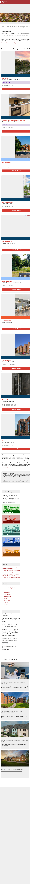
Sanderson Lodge (7, 281)
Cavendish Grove (6, 360)
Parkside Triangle (7, 320)
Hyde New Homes (8, 596)
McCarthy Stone (7, 594)
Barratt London (7, 585)
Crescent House (6, 400)
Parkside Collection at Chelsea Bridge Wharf (14, 120)
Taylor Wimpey (7, 607)
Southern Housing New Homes (10, 588)
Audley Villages (7, 602)
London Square (7, 592)
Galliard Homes (7, 600)
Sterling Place (6, 440)
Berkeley (6, 590)
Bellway (5, 598)
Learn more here (6, 467)
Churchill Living (7, 605)
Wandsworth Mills (7, 241)
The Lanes (5, 78)
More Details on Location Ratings (8, 42)
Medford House (6, 162)
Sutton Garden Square (8, 202)
